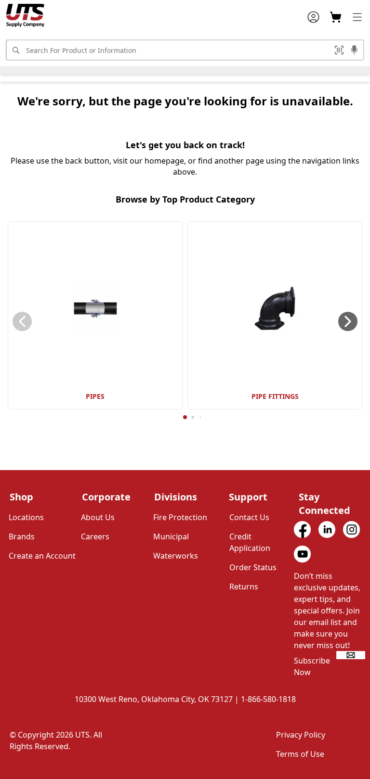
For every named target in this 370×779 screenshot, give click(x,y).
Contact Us (249, 517)
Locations (26, 517)
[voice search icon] (354, 51)
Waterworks (175, 555)
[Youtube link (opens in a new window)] (302, 554)
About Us (98, 517)
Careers (95, 536)
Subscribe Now (312, 666)
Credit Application (249, 542)
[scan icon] (339, 50)
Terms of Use (300, 754)
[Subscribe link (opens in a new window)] (351, 655)
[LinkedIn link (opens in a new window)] (326, 529)
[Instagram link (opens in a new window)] (351, 529)
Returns (243, 586)
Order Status (253, 567)
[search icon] (15, 50)
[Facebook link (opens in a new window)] (302, 529)
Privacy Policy (300, 734)
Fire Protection (180, 517)
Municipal (171, 536)
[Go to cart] (336, 17)
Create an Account (42, 555)
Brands (22, 536)
